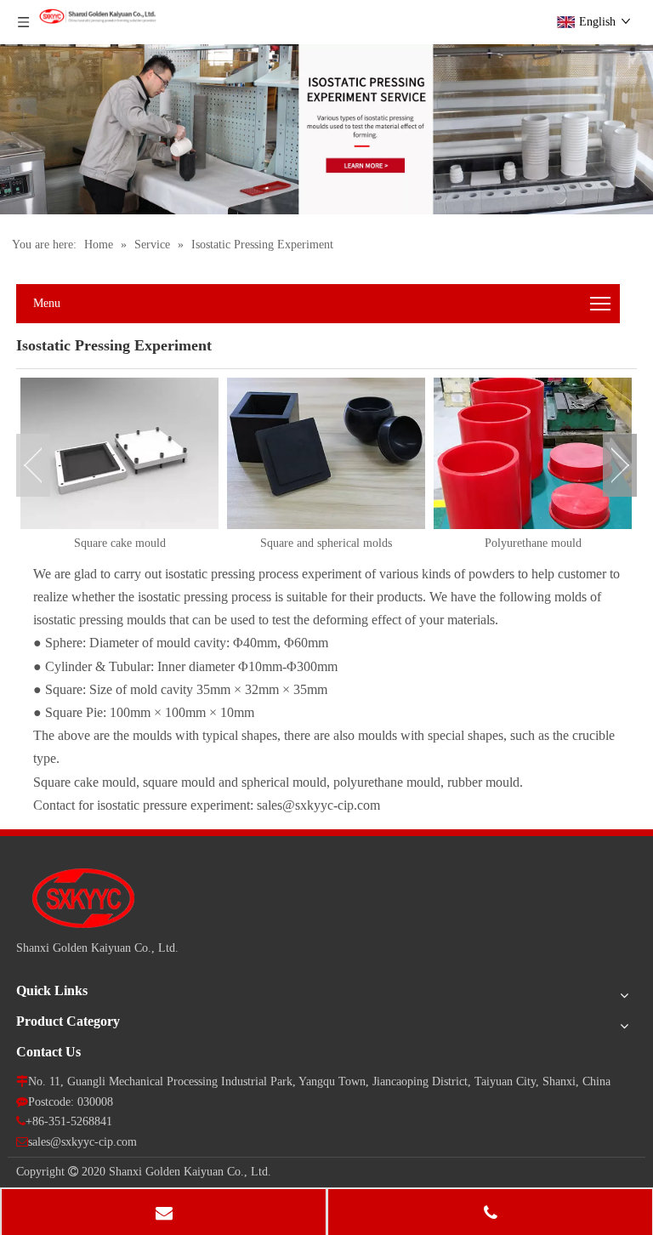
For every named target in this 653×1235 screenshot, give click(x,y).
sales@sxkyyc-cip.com (82, 1141)
